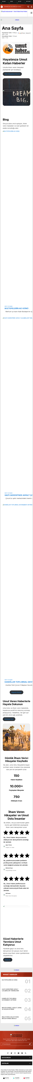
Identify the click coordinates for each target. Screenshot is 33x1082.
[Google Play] (16, 1078)
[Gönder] (30, 1044)
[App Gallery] (26, 1078)
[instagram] (15, 1053)
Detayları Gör (9, 719)
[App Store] (6, 1078)
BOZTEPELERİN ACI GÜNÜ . (17, 308)
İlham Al (7, 960)
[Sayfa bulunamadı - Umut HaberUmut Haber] (14, 14)
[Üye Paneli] (30, 6)
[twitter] (11, 1053)
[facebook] (8, 1053)
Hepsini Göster (16, 692)
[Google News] (24, 33)
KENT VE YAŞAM (8, 306)
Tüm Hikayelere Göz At (12, 74)
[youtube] (18, 1053)
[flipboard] (22, 1053)
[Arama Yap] (27, 6)
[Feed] (25, 1053)
